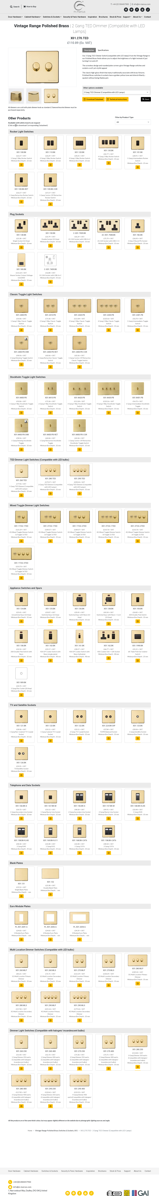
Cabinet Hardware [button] (32, 17)
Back (147, 99)
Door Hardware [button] (14, 17)
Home (30, 1130)
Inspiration (92, 17)
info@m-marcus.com (142, 4)
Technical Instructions (118, 99)
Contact (147, 17)
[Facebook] (137, 10)
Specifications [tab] (103, 50)
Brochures (103, 17)
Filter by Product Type (124, 117)
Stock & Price (115, 17)
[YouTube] (142, 10)
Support (127, 1171)
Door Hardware (14, 1171)
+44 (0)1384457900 (121, 4)
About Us (137, 1171)
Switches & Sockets (50, 1171)
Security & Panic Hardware (74, 17)
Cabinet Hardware (31, 1171)
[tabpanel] (116, 66)
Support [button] (126, 17)
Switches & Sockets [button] (51, 17)
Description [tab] (89, 50)
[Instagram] (126, 10)
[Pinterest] (131, 10)
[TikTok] (148, 10)
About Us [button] (137, 17)
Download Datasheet (94, 99)
